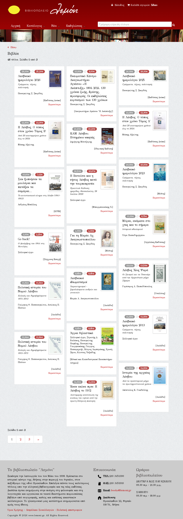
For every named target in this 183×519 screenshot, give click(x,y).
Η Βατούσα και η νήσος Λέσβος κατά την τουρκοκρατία (83, 179)
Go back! (23, 239)
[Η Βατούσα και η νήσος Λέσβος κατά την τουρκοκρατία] (106, 179)
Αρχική (15, 25)
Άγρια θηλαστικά (81, 333)
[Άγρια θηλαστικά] (106, 336)
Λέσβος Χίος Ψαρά (135, 270)
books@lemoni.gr (121, 490)
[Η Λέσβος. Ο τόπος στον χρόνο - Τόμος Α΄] (158, 120)
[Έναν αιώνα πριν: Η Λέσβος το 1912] (106, 389)
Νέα (54, 25)
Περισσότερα (54, 104)
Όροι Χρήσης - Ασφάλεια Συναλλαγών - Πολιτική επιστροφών (45, 510)
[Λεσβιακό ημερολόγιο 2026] (54, 79)
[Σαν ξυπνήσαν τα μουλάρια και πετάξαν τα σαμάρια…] (54, 182)
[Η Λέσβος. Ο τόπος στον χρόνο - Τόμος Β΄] (54, 130)
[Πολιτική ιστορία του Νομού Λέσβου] (54, 290)
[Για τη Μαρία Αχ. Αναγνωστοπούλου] (106, 238)
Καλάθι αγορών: (144, 5)
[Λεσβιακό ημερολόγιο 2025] (158, 75)
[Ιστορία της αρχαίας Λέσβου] (158, 375)
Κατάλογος (35, 25)
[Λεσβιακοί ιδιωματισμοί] (106, 281)
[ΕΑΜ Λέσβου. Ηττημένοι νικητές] (106, 136)
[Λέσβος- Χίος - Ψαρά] (158, 273)
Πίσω (12, 47)
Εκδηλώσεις (74, 25)
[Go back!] (54, 242)
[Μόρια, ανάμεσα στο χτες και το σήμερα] (158, 224)
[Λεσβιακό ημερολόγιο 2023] (158, 172)
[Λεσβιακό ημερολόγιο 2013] (158, 324)
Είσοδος (119, 5)
